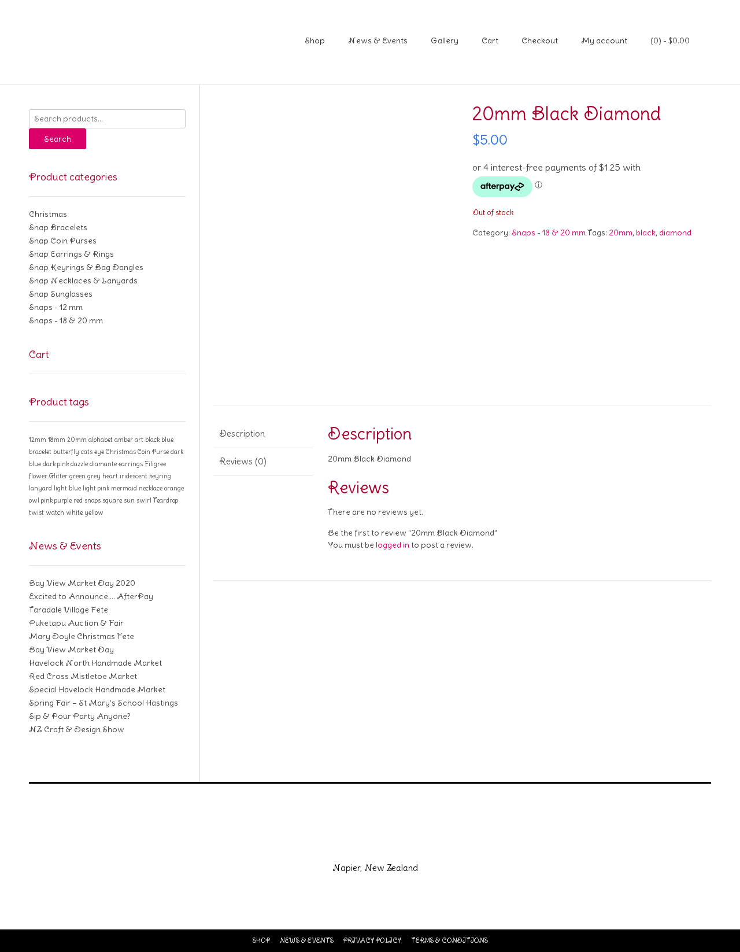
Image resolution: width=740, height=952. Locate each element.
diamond (675, 232)
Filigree (155, 464)
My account (604, 40)
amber (123, 440)
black (646, 232)
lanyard (40, 488)
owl (34, 500)
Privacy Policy (372, 940)
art (139, 440)
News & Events (378, 40)
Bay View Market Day (71, 649)
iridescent (133, 476)
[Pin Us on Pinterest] (411, 843)
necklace (150, 488)
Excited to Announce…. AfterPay (91, 596)
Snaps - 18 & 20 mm (549, 232)
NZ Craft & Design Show (76, 729)
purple (63, 500)
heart (110, 476)
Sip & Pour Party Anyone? (80, 716)
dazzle (79, 464)
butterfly (66, 452)
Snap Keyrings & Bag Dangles (86, 267)
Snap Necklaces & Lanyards (83, 280)
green (77, 476)
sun (129, 500)
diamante (103, 464)
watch (55, 512)
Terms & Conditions (449, 940)
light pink (96, 488)
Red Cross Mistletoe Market (83, 676)
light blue (67, 488)
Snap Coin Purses (63, 240)
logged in (392, 545)
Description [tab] (242, 433)
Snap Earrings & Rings (71, 254)
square (112, 500)
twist (36, 512)
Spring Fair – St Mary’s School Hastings (103, 703)
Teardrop (165, 500)
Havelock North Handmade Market (95, 663)
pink (47, 500)
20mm (620, 232)
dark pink (56, 464)
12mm (37, 440)
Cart (490, 40)
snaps (92, 500)
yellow (93, 512)
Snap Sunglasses (60, 294)
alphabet (100, 440)
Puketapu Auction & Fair (76, 623)
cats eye (92, 452)
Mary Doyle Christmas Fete (81, 636)
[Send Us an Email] (328, 843)
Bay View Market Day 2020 (82, 583)
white (74, 512)
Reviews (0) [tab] (243, 461)
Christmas (48, 214)
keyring (160, 476)
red (78, 500)
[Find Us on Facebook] (356, 843)
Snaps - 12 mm (56, 307)
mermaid (124, 488)
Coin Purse (153, 452)
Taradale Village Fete (68, 609)
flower (38, 476)
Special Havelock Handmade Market (97, 689)
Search (57, 139)
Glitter (58, 476)
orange (174, 488)
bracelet (40, 452)
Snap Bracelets (58, 227)
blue (167, 440)
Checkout (539, 40)
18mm (56, 440)
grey (94, 476)
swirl (143, 500)
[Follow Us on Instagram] (384, 843)
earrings (131, 464)
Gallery (444, 40)
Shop (315, 40)
